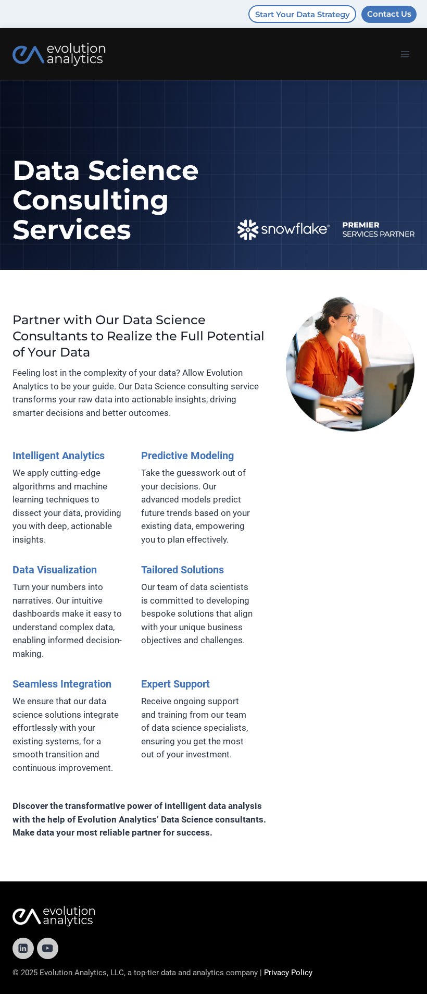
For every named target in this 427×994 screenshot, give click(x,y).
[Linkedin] (23, 948)
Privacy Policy (288, 972)
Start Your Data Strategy (302, 14)
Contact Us (389, 14)
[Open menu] (405, 54)
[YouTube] (47, 948)
